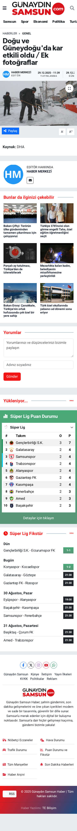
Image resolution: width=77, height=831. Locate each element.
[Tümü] (72, 401)
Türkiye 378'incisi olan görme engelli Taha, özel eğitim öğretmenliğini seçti (56, 231)
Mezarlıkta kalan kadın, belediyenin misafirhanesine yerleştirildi (55, 271)
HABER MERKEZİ (39, 171)
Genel (26, 33)
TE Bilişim (49, 808)
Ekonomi (40, 22)
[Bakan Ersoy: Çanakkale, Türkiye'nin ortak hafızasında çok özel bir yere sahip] (20, 293)
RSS (11, 794)
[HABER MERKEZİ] (13, 174)
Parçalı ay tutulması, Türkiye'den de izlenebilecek (16, 269)
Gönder (12, 376)
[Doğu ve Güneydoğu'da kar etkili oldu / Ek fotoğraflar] (38, 103)
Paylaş (12, 131)
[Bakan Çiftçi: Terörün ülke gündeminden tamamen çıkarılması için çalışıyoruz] (20, 213)
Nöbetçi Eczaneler (20, 740)
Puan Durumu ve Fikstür (53, 752)
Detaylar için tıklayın (38, 518)
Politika (58, 22)
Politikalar (37, 679)
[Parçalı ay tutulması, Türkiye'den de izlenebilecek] (20, 253)
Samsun (9, 22)
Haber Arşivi (16, 774)
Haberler (10, 33)
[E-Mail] (30, 180)
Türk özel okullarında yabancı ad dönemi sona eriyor (56, 309)
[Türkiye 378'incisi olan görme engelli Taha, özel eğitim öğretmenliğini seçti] (57, 213)
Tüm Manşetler (17, 764)
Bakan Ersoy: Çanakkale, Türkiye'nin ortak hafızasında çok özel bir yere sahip (19, 310)
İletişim (46, 674)
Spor (25, 22)
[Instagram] (38, 665)
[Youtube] (46, 665)
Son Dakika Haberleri (59, 764)
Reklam (52, 679)
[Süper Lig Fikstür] (72, 533)
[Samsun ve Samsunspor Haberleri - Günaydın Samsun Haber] (38, 8)
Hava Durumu (55, 740)
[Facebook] (23, 665)
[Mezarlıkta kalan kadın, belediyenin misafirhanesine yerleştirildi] (57, 253)
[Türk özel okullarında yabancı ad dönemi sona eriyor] (57, 293)
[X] (31, 665)
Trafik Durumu (17, 750)
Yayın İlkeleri (63, 674)
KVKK (24, 679)
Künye (35, 674)
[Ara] (72, 8)
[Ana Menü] (5, 8)
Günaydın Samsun (16, 674)
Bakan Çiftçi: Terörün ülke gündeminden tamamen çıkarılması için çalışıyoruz (19, 231)
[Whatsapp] (53, 665)
